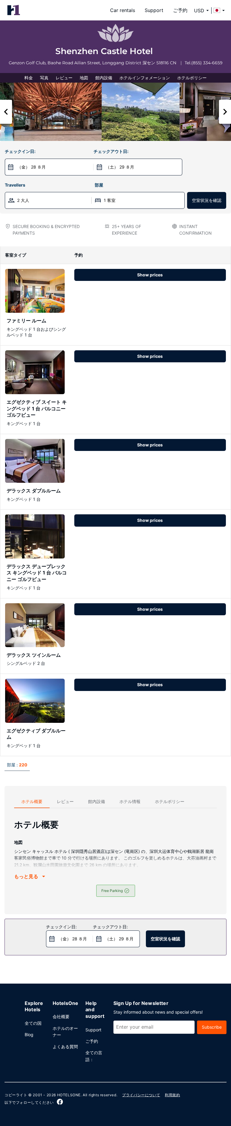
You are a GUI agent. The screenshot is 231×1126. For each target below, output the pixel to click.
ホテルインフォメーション (144, 78)
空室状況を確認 (206, 200)
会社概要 (61, 1016)
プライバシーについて (141, 1095)
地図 (84, 78)
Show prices (150, 274)
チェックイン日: (20, 151)
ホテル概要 (31, 801)
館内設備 (103, 78)
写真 (44, 78)
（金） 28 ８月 (31, 166)
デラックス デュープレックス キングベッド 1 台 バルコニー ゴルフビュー (37, 572)
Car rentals (122, 10)
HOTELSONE (69, 1095)
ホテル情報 (129, 801)
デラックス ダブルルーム (34, 491)
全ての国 (33, 1023)
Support (154, 10)
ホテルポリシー (192, 78)
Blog (29, 1034)
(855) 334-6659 (207, 62)
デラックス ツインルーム (34, 655)
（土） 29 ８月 (120, 166)
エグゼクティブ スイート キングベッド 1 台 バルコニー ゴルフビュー (37, 408)
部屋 (99, 184)
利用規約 (172, 1095)
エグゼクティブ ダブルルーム (36, 734)
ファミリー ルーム (26, 321)
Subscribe (212, 1027)
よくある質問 (65, 1046)
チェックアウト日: (111, 151)
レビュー (64, 78)
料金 (28, 78)
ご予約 (180, 10)
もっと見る (26, 876)
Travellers (15, 184)
